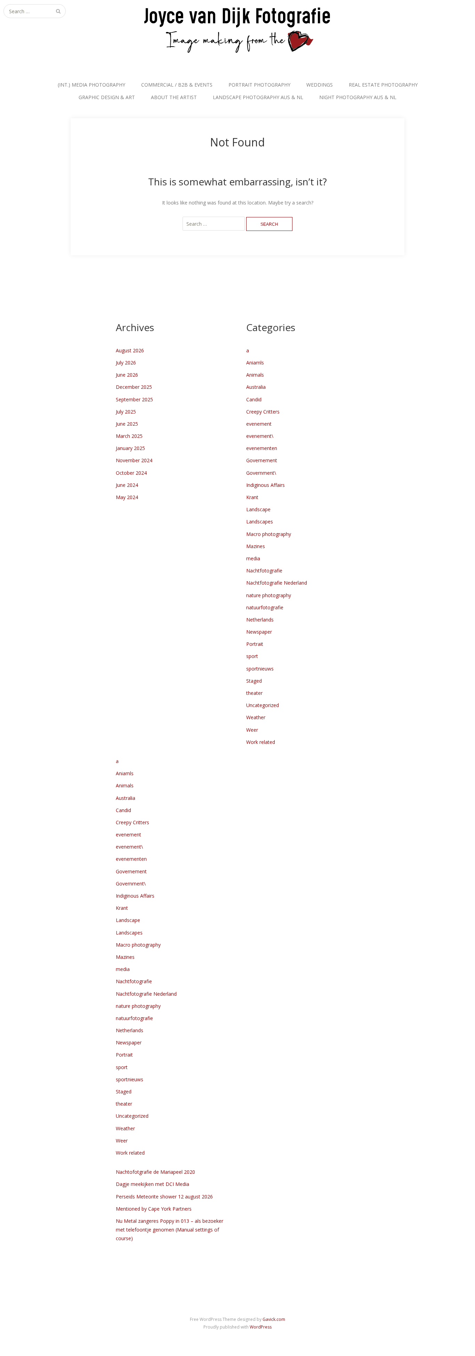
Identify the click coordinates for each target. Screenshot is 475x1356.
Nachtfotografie (264, 570)
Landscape (258, 509)
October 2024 (131, 473)
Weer (252, 730)
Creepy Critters (263, 411)
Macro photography (268, 534)
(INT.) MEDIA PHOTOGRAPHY (91, 84)
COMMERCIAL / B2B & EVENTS (176, 84)
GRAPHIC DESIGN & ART (107, 97)
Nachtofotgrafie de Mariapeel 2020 (155, 1172)
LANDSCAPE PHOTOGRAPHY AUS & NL (258, 97)
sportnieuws (260, 668)
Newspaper (259, 631)
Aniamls (255, 362)
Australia (256, 387)
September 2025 (134, 399)
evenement (259, 423)
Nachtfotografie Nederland (276, 582)
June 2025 (127, 423)
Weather (255, 717)
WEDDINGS (319, 84)
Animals (255, 374)
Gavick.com (274, 1319)
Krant (252, 497)
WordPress (261, 1327)
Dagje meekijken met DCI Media (152, 1184)
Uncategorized (262, 705)
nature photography (268, 595)
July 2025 (126, 411)
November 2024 (134, 460)
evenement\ (259, 436)
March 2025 (129, 436)
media (253, 558)
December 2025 (134, 387)
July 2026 (126, 362)
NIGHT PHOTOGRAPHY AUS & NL (357, 97)
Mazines (255, 546)
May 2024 (127, 497)
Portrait (254, 644)
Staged (254, 680)
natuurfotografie (264, 607)
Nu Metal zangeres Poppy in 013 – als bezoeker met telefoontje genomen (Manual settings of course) (169, 1230)
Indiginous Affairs (265, 485)
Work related (260, 742)
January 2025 (130, 448)
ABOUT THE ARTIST (174, 97)
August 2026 (130, 350)
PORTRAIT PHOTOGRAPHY (259, 84)
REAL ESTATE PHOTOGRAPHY (383, 84)
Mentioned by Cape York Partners (154, 1208)
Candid (253, 399)
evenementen (261, 448)
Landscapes (259, 521)
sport (252, 656)
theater (254, 693)
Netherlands (260, 619)
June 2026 (127, 374)
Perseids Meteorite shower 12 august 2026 (164, 1196)
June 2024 (127, 485)
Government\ (261, 473)
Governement (261, 460)
